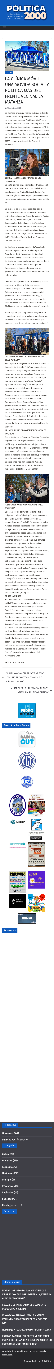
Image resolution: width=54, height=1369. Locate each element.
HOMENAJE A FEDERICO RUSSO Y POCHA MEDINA (26, 1329)
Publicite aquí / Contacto (15, 1139)
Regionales (7, 1192)
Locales (9, 72)
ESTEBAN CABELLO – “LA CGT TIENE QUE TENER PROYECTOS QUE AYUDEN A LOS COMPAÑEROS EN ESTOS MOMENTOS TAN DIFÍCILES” (27, 1340)
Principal (6, 1179)
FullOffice (46, 1361)
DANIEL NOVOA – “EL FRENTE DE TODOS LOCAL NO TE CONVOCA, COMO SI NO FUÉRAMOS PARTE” (26, 677)
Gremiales (7, 1160)
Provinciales (8, 1186)
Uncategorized (9, 1205)
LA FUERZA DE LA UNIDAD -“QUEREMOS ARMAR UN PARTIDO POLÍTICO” (28, 690)
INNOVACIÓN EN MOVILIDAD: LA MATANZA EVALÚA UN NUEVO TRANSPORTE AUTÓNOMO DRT (24, 1319)
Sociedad (7, 1199)
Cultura (5, 1154)
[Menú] (4, 28)
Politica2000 (23, 1351)
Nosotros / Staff (10, 1133)
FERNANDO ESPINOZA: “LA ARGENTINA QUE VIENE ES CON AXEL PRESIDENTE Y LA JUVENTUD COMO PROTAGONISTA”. (26, 1294)
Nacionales (8, 1173)
